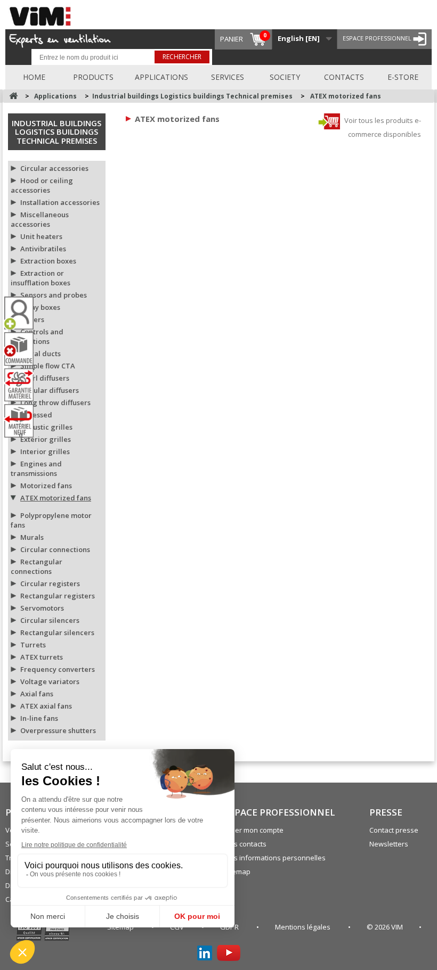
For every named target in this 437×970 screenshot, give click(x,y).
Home (34, 77)
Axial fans (36, 693)
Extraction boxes (48, 261)
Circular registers (50, 583)
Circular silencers (49, 620)
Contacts (344, 77)
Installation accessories (60, 202)
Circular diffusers (49, 390)
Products (93, 77)
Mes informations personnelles (275, 857)
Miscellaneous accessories (40, 219)
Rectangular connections (36, 566)
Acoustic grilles (46, 427)
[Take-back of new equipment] (23, 421)
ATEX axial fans (46, 706)
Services (227, 77)
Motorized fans (46, 485)
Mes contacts (245, 844)
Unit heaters (41, 236)
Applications (161, 77)
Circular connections (55, 549)
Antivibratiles (43, 248)
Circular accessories (54, 168)
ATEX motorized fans (55, 498)
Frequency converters (57, 669)
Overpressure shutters (58, 730)
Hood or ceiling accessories (42, 185)
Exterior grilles (45, 439)
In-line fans (39, 718)
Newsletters (388, 844)
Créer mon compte (254, 830)
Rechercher (182, 56)
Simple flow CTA (47, 366)
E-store (402, 77)
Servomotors (42, 608)
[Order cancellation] (23, 349)
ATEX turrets (41, 657)
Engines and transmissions (36, 468)
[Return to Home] (13, 96)
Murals (32, 537)
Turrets (33, 645)
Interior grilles (45, 451)
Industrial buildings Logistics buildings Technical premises (56, 132)
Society (285, 77)
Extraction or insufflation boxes (40, 277)
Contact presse (393, 830)
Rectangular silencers (57, 632)
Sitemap (237, 871)
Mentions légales (303, 927)
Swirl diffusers (44, 378)
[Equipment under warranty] (23, 384)
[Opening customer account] (23, 313)
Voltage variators (49, 681)
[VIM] (42, 14)
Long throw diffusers (55, 402)
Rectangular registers (57, 596)
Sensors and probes (53, 295)
